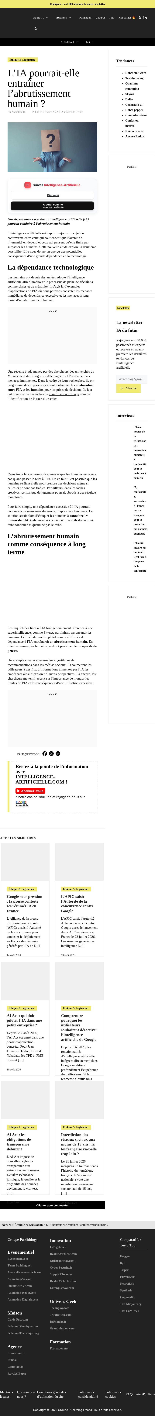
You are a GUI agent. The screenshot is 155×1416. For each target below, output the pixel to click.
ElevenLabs (127, 1276)
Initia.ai (12, 1360)
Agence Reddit (134, 136)
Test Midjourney (130, 1304)
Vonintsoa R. (19, 111)
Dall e (129, 99)
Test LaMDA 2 (129, 1310)
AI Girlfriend (67, 42)
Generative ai (133, 104)
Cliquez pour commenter (52, 1205)
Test (88, 42)
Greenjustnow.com (62, 1288)
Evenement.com (18, 1258)
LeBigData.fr (58, 1247)
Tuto (111, 17)
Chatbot (100, 17)
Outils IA (38, 17)
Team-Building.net (19, 1265)
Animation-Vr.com (19, 1279)
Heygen (125, 1256)
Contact (137, 1394)
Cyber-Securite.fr (61, 1267)
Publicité (149, 1394)
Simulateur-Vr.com (20, 1285)
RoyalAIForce (17, 1373)
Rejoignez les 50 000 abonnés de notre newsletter (77, 4)
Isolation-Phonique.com (23, 1326)
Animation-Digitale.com (23, 1299)
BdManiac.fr (58, 1321)
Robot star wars (135, 72)
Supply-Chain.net (61, 1274)
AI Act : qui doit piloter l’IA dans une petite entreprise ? (24, 1020)
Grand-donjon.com (62, 1328)
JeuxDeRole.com (60, 1314)
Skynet (129, 94)
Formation (85, 17)
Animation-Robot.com (22, 1292)
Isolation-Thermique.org (23, 1333)
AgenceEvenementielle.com (25, 1272)
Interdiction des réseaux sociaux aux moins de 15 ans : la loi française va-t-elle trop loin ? (79, 1144)
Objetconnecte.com (62, 1260)
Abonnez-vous (32, 791)
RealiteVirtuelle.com (63, 1281)
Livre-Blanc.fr (17, 1353)
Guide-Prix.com (18, 1319)
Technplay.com (59, 1308)
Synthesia (126, 1290)
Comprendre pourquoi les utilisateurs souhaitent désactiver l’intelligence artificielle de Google (79, 1027)
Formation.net (59, 1348)
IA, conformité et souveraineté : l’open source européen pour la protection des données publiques (140, 510)
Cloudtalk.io (15, 1366)
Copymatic (127, 1297)
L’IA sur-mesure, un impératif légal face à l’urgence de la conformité (140, 557)
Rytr (123, 1263)
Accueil (6, 1224)
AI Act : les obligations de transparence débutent (19, 1141)
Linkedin (145, 17)
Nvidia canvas (134, 131)
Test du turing (134, 78)
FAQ (129, 1394)
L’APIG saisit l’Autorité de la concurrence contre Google (77, 903)
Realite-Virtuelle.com (63, 1254)
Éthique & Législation (22, 59)
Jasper (124, 1270)
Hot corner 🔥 (127, 17)
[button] (36, 29)
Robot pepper (134, 110)
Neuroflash (127, 1283)
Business (61, 17)
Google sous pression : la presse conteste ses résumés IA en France (24, 903)
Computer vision (136, 115)
